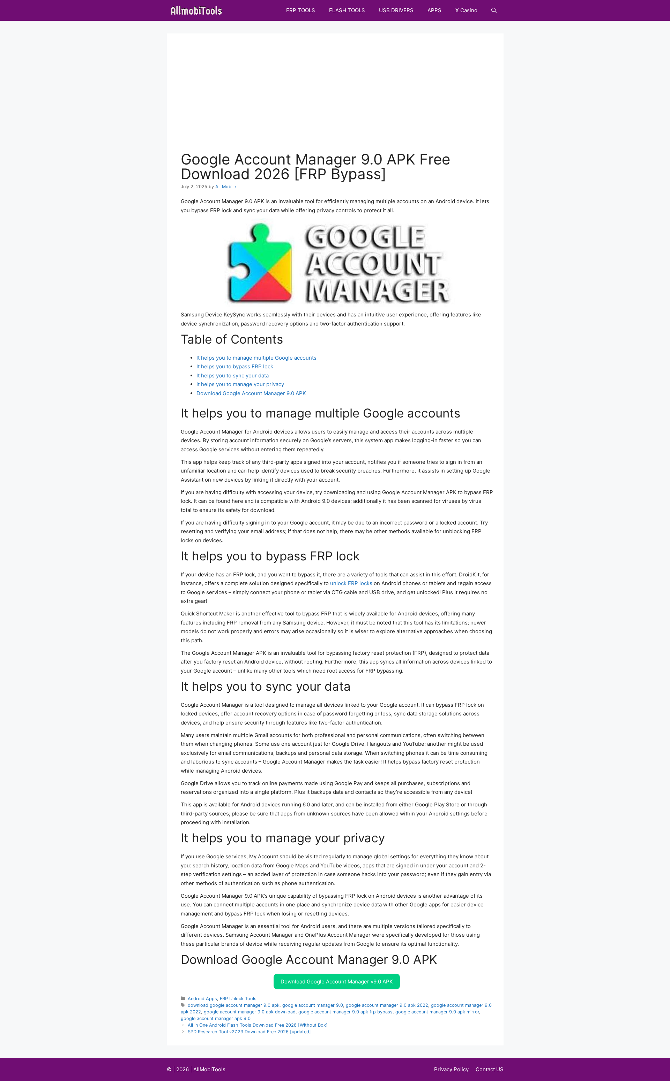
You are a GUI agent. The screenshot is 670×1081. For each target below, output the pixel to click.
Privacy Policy (451, 1069)
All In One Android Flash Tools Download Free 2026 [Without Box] (258, 1025)
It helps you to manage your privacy (240, 384)
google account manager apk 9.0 (216, 1018)
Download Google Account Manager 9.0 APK (251, 393)
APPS (434, 10)
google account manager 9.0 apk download (250, 1011)
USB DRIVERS (396, 10)
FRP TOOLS (300, 10)
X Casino (466, 10)
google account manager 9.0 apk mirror (437, 1011)
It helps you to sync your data (232, 375)
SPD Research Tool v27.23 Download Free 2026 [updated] (249, 1031)
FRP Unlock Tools (238, 998)
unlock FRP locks (351, 583)
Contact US (490, 1069)
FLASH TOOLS (347, 10)
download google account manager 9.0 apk (234, 1005)
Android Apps (202, 998)
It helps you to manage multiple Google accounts (256, 357)
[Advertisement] (337, 99)
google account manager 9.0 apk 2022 (387, 1005)
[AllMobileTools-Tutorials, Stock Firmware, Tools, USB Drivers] (198, 10)
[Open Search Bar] (494, 10)
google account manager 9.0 (312, 1005)
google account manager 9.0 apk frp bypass (345, 1011)
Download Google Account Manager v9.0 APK (337, 981)
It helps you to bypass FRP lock (234, 366)
